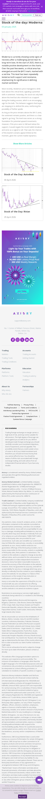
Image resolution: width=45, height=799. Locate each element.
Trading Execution (10, 408)
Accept (22, 796)
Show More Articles (22, 143)
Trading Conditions (9, 362)
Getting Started (28, 358)
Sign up (38, 15)
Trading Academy (29, 376)
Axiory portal (27, 15)
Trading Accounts (29, 354)
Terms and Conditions (29, 408)
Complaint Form (31, 416)
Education (26, 372)
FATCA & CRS (33, 410)
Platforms (5, 372)
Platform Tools (8, 376)
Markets (5, 354)
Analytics (26, 380)
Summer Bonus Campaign (22, 419)
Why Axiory (6, 390)
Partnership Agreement (20, 413)
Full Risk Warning (14, 405)
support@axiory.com (23, 321)
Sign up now (32, 11)
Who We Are (7, 394)
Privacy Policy (29, 405)
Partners (26, 390)
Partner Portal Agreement (13, 416)
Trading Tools (7, 358)
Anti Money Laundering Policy (14, 410)
